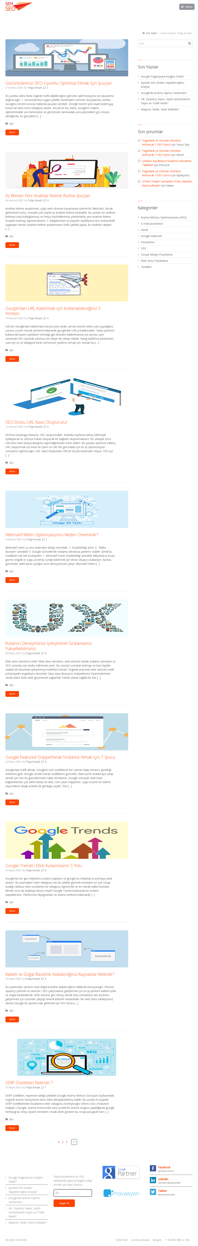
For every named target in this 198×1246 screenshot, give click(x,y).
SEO (11, 123)
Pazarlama (147, 242)
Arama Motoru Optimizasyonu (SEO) (164, 217)
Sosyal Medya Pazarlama (156, 254)
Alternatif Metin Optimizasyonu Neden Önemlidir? (51, 534)
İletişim (157, 1240)
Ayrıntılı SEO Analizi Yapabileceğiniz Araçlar (162, 85)
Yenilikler (146, 267)
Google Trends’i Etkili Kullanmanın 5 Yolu (43, 865)
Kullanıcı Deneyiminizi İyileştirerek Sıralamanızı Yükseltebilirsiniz (48, 645)
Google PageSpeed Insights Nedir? (162, 76)
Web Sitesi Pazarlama (154, 260)
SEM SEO (122, 1240)
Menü (188, 7)
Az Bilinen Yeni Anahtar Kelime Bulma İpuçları (47, 195)
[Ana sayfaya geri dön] (18, 6)
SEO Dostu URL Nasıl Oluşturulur (36, 422)
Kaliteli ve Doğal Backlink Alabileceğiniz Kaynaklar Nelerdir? (59, 974)
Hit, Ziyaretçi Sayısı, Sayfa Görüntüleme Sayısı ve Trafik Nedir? (165, 101)
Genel (144, 230)
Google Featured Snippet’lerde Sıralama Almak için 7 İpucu (60, 757)
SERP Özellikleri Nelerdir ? (29, 1082)
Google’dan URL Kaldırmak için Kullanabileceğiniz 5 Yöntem (53, 310)
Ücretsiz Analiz (140, 1240)
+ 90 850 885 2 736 (177, 1240)
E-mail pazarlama (152, 223)
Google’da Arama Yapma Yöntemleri (163, 93)
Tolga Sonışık (34, 87)
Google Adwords (151, 236)
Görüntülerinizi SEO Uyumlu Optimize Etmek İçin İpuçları (58, 83)
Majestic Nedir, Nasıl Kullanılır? (160, 109)
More (12, 132)
